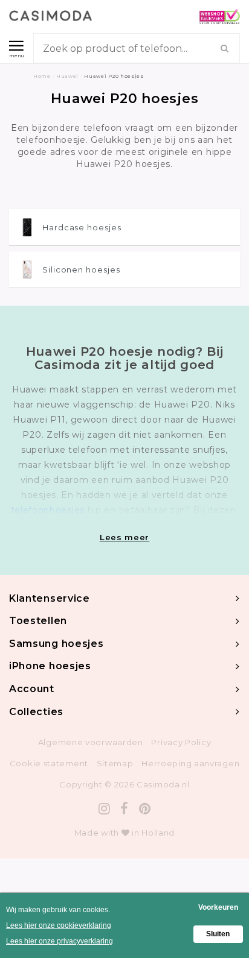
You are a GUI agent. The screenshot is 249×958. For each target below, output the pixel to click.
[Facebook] (124, 809)
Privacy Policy (181, 742)
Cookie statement (49, 763)
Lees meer (124, 537)
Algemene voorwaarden (90, 742)
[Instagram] (105, 809)
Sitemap (115, 763)
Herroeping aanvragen (190, 763)
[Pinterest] (145, 809)
